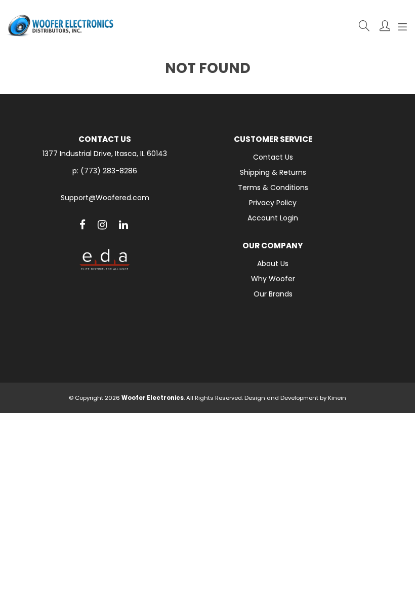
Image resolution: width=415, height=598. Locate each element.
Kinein (337, 398)
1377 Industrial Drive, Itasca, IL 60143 (105, 154)
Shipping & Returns (273, 172)
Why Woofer (273, 279)
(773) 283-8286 (108, 171)
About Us (272, 263)
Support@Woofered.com (105, 198)
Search (364, 25)
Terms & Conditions (273, 187)
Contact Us (273, 157)
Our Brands (273, 294)
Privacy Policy (273, 203)
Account (385, 25)
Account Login (272, 218)
